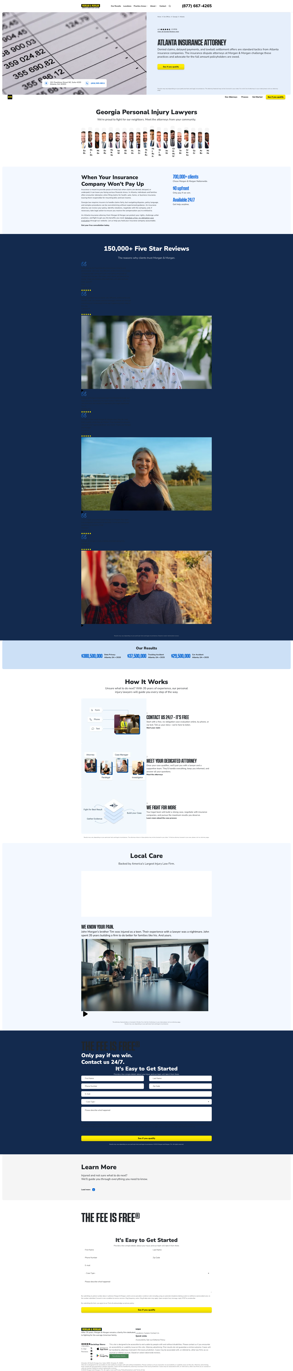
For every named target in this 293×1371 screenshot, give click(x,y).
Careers (147, 1333)
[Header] (90, 6)
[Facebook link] (91, 1351)
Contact (163, 6)
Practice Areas (140, 6)
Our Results (116, 6)
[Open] (169, 6)
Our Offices (166, 17)
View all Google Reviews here (168, 31)
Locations (127, 6)
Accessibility (141, 1340)
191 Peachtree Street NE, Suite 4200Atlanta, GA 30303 (65, 83)
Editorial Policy (159, 1340)
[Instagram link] (91, 1356)
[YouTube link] (91, 1353)
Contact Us (154, 1333)
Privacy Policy (120, 1370)
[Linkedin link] (91, 1359)
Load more (85, 1189)
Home (159, 17)
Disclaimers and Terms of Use (135, 1370)
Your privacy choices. (119, 1356)
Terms (110, 1132)
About (152, 6)
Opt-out (149, 1340)
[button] (82, 628)
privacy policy (129, 1132)
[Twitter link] (91, 1348)
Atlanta (182, 17)
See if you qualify (171, 67)
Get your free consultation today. (95, 225)
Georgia (175, 17)
